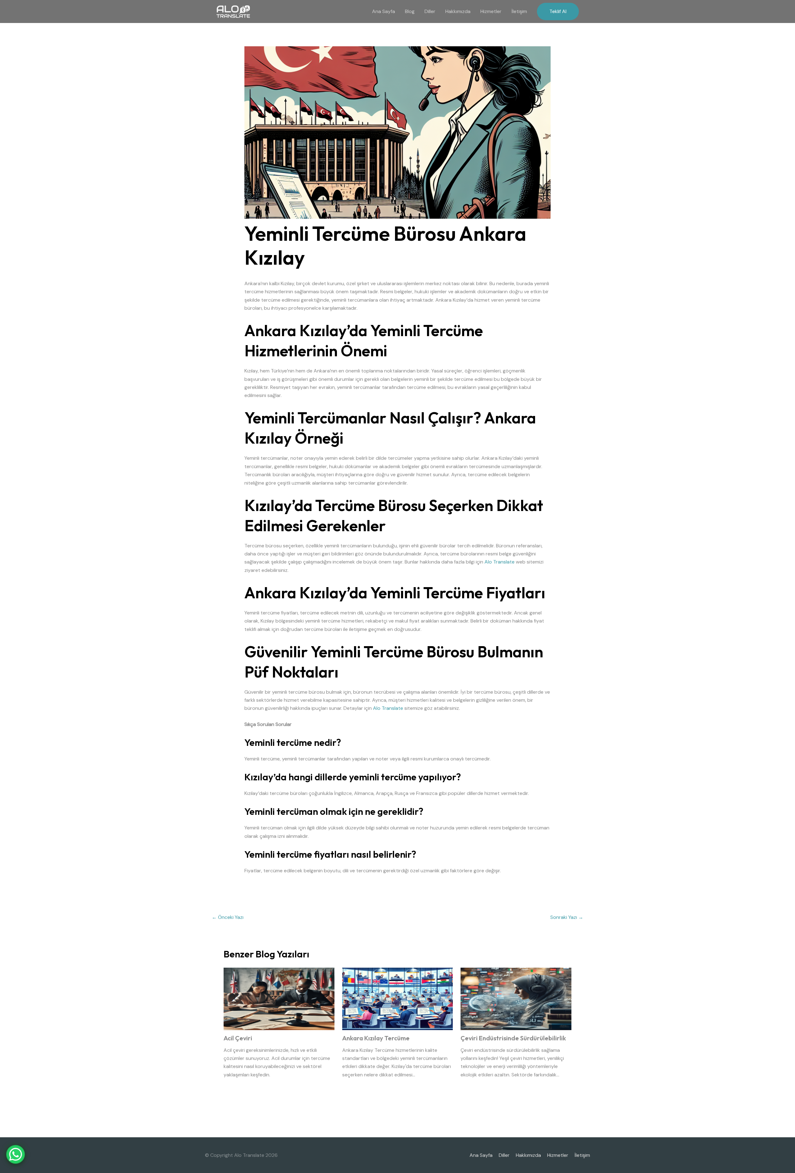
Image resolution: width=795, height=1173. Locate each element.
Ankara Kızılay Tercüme (376, 1038)
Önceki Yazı (227, 917)
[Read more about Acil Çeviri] (279, 998)
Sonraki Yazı (566, 917)
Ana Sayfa (383, 11)
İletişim (519, 11)
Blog (410, 11)
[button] (558, 11)
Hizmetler (491, 11)
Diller (430, 11)
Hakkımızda (457, 11)
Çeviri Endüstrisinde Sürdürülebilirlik (513, 1038)
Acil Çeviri (238, 1038)
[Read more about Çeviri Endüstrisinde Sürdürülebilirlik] (516, 998)
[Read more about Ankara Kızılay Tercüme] (397, 998)
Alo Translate (499, 562)
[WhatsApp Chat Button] (15, 1154)
